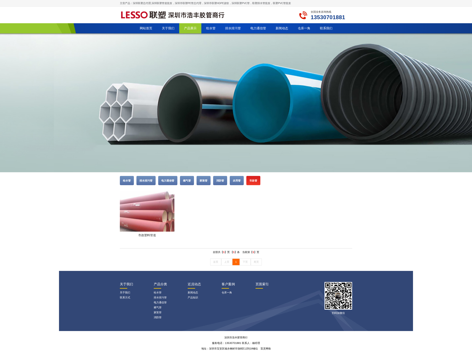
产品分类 (160, 284)
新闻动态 (282, 28)
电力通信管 (258, 28)
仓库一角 (304, 28)
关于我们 (168, 28)
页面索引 (262, 284)
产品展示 (190, 28)
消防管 (220, 180)
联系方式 (125, 297)
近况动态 (194, 284)
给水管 (211, 28)
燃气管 (187, 180)
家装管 (203, 180)
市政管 (253, 180)
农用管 (237, 180)
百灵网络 (266, 348)
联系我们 (326, 28)
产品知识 (193, 297)
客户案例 (228, 284)
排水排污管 (233, 28)
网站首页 (146, 28)
